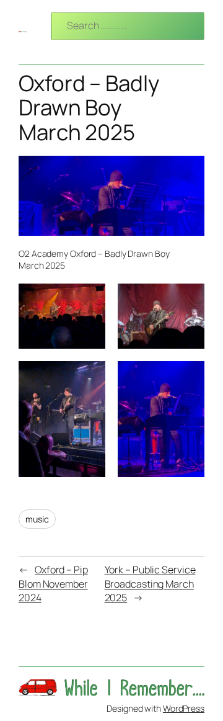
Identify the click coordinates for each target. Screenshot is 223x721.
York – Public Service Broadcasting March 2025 (150, 583)
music (37, 519)
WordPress (183, 708)
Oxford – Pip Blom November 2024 (53, 583)
